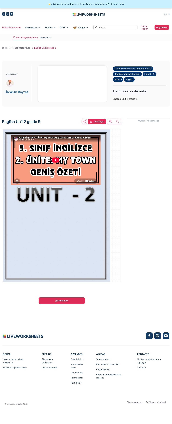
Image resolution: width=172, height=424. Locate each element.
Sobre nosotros (103, 359)
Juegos (81, 27)
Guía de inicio (77, 359)
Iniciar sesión (144, 27)
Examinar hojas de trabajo (15, 367)
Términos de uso (134, 402)
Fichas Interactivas (11, 27)
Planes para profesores (47, 361)
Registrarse (161, 27)
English (129, 79)
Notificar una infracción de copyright (149, 361)
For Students (77, 377)
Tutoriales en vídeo (77, 366)
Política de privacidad (156, 402)
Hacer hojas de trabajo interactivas (13, 361)
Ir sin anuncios (153, 121)
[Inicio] (89, 14)
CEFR (62, 27)
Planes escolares (49, 367)
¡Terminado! (61, 300)
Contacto (141, 367)
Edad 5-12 (149, 74)
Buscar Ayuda (102, 369)
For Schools (76, 382)
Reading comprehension (127, 74)
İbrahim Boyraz (17, 92)
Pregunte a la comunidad (107, 364)
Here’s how (118, 4)
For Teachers (76, 372)
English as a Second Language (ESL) (133, 68)
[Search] (96, 27)
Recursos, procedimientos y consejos (108, 376)
